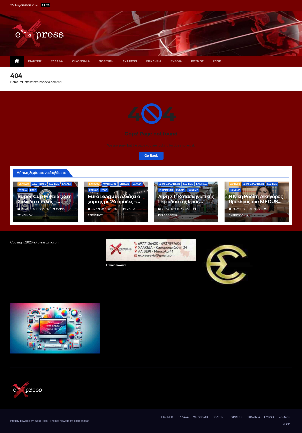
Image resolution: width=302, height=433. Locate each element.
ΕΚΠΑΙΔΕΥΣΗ (166, 190)
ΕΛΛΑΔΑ (57, 61)
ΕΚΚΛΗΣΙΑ (153, 61)
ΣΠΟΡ (217, 61)
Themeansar (81, 420)
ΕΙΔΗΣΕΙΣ (35, 61)
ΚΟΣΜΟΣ (197, 61)
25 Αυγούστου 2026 (35, 209)
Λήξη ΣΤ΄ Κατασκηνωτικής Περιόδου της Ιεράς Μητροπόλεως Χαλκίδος (186, 201)
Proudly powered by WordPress (29, 420)
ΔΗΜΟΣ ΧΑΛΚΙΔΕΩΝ (169, 184)
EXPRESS (129, 61)
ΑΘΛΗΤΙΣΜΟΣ (39, 184)
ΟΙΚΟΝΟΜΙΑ (81, 61)
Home (14, 82)
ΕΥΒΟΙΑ (176, 61)
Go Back (151, 155)
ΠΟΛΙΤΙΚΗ (106, 61)
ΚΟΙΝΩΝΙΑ (193, 190)
